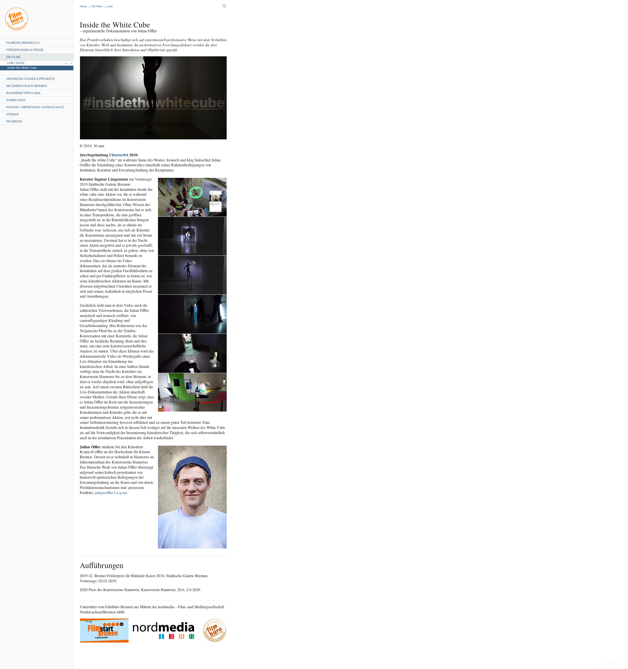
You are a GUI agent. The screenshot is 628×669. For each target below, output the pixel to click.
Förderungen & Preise (25, 50)
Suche (224, 6)
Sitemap (12, 114)
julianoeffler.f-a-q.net (111, 492)
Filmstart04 (118, 155)
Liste (110, 6)
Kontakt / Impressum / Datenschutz (35, 107)
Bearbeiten (615, 663)
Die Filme (13, 57)
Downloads (16, 100)
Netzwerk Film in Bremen (26, 86)
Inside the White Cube (22, 68)
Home (16, 19)
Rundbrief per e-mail (23, 93)
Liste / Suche (16, 63)
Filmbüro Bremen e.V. (23, 43)
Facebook (14, 121)
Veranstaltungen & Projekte (30, 79)
